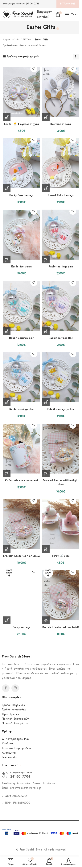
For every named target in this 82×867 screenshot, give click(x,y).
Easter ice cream (21, 266)
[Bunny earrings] (21, 595)
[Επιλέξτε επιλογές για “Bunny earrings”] (6, 620)
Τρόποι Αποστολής (14, 709)
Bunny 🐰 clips (61, 556)
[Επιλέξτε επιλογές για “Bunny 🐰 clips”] (46, 549)
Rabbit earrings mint (21, 338)
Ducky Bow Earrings (21, 195)
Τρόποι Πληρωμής (13, 705)
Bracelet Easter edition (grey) (21, 556)
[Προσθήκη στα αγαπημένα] (33, 68)
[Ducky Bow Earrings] (21, 163)
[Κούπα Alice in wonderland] (21, 448)
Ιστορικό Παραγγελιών (16, 748)
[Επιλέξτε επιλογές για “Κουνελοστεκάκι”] (46, 117)
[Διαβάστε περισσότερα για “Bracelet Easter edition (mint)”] (46, 620)
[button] (6, 117)
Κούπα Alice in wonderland (21, 480)
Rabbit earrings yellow (60, 409)
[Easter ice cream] (21, 234)
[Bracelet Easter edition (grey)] (21, 524)
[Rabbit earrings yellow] (60, 377)
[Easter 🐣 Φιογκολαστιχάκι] (21, 92)
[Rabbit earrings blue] (21, 377)
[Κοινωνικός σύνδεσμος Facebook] (6, 688)
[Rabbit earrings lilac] (60, 306)
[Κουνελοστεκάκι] (60, 92)
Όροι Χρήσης (10, 714)
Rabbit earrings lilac (61, 338)
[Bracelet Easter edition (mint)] (60, 595)
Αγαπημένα (9, 753)
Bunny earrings (21, 627)
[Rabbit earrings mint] (21, 306)
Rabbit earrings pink (60, 266)
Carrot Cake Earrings (61, 195)
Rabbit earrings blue (21, 409)
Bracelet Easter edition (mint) (60, 627)
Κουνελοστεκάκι (60, 124)
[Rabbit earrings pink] (60, 234)
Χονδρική (8, 743)
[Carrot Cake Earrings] (60, 163)
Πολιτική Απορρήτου (15, 723)
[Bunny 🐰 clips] (60, 524)
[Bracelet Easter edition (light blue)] (60, 448)
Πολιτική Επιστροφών (15, 719)
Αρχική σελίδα (11, 39)
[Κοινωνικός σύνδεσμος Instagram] (15, 688)
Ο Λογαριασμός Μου (16, 739)
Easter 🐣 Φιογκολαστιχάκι (21, 124)
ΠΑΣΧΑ (27, 39)
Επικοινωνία (9, 757)
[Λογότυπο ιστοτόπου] (18, 14)
